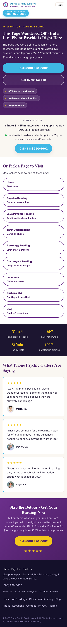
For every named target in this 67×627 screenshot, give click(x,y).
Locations (18, 605)
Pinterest (54, 591)
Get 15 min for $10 (33, 80)
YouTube (43, 591)
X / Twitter (20, 591)
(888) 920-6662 (12, 585)
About (6, 605)
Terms (53, 605)
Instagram (32, 591)
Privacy (42, 605)
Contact (31, 605)
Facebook (7, 591)
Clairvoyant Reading (41, 599)
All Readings (19, 599)
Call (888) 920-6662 (33, 68)
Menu (59, 5)
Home (6, 599)
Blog (58, 599)
